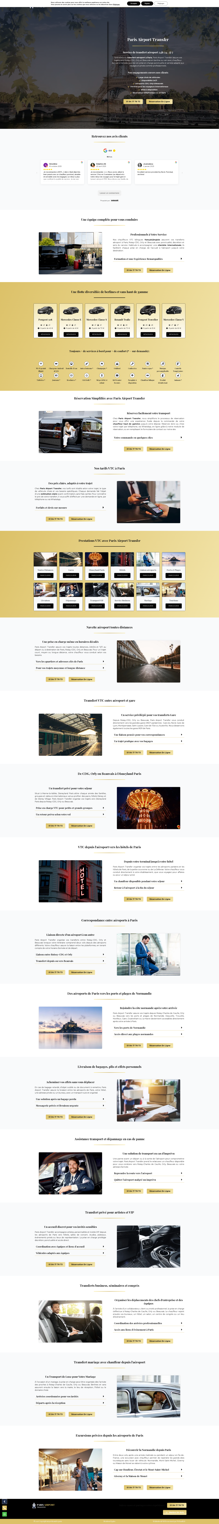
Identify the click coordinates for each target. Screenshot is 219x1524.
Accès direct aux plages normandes (133, 1034)
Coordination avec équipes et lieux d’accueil (60, 1246)
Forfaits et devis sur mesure (51, 507)
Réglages (116, 5)
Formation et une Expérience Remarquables (138, 258)
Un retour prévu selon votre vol (53, 814)
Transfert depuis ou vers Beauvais (54, 960)
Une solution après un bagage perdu (56, 1099)
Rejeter (147, 3)
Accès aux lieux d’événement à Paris (134, 1329)
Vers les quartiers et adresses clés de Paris (59, 661)
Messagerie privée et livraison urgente (57, 1105)
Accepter (133, 3)
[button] (148, 259)
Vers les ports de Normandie (130, 1027)
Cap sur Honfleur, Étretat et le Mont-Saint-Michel (141, 1469)
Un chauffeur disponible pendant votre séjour (139, 881)
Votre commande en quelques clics (133, 437)
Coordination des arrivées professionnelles (138, 1323)
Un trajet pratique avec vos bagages (133, 741)
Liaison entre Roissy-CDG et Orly (54, 954)
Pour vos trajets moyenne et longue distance (60, 667)
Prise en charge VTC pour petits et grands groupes (64, 807)
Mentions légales (109, 1521)
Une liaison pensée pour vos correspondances (139, 734)
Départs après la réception (50, 1402)
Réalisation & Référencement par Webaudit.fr (169, 1521)
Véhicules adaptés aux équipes (52, 1253)
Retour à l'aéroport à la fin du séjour (134, 887)
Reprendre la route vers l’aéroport (133, 1173)
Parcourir (45, 575)
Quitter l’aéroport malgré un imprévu (135, 1179)
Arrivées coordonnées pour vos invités (57, 1396)
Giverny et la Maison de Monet (130, 1476)
